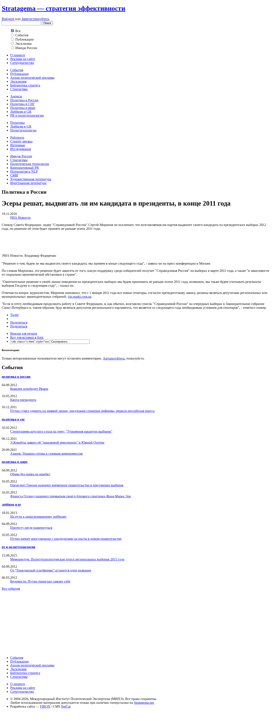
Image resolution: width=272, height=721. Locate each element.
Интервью (17, 145)
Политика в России (24, 100)
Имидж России (21, 156)
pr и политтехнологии (18, 547)
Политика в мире (22, 108)
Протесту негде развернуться (31, 527)
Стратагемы (19, 89)
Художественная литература (30, 179)
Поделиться (18, 322)
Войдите (8, 19)
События (16, 70)
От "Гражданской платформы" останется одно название (50, 570)
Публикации (19, 74)
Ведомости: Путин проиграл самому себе (40, 581)
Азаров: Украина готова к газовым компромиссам (46, 453)
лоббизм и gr (11, 504)
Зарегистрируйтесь (35, 19)
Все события (11, 588)
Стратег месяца (21, 141)
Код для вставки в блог (27, 337)
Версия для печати (23, 333)
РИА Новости (20, 217)
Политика (17, 122)
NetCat (66, 706)
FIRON (45, 706)
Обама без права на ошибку (30, 474)
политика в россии (16, 376)
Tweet (14, 315)
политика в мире (15, 462)
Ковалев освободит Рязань (29, 389)
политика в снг (13, 419)
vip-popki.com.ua (79, 296)
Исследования (20, 149)
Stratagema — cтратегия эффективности (63, 8)
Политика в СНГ (22, 104)
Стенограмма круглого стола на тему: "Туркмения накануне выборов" (61, 431)
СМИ (14, 175)
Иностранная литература (28, 183)
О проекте (17, 55)
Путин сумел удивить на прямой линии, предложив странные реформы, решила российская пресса (82, 411)
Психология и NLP (24, 171)
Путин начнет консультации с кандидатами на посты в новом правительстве (66, 538)
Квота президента (23, 400)
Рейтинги (17, 137)
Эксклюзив (18, 81)
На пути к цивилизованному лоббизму (38, 516)
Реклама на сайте (22, 59)
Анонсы (16, 96)
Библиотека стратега (25, 85)
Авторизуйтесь (114, 358)
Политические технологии (29, 164)
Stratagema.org (144, 702)
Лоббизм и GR (20, 111)
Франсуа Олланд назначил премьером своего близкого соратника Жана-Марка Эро (70, 496)
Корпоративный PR (24, 167)
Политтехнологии (23, 130)
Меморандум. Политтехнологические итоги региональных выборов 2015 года (67, 559)
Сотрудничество (22, 63)
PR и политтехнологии (27, 115)
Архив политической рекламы (32, 77)
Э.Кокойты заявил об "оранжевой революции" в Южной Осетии (57, 442)
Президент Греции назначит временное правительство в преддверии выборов (66, 485)
